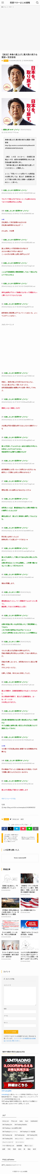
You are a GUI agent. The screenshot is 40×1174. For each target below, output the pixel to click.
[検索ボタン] (37, 2)
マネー (6, 60)
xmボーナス (29, 1138)
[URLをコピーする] (35, 828)
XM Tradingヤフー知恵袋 (27, 1131)
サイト (6, 1022)
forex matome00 (20, 858)
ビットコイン (20, 1142)
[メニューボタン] (2, 2)
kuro (26, 1121)
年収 (9, 1149)
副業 (3, 1149)
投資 (14, 1149)
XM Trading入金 (7, 1135)
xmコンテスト (19, 1138)
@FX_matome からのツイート (11, 1165)
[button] (4, 828)
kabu (21, 1121)
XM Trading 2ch (7, 1124)
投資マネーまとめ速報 (20, 3)
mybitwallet (34, 1121)
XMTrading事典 (6, 1091)
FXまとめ (14, 1121)
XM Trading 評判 (32, 1135)
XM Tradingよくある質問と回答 (11, 1128)
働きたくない (29, 1145)
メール (6, 1015)
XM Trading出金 (19, 1135)
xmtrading (5, 1094)
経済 (22, 819)
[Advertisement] (20, 28)
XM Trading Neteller (21, 1124)
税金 (29, 1149)
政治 (19, 1149)
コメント (7, 985)
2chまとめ (16, 819)
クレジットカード (7, 1142)
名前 (5, 1008)
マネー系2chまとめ (8, 1145)
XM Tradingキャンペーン (9, 1131)
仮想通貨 (19, 1145)
